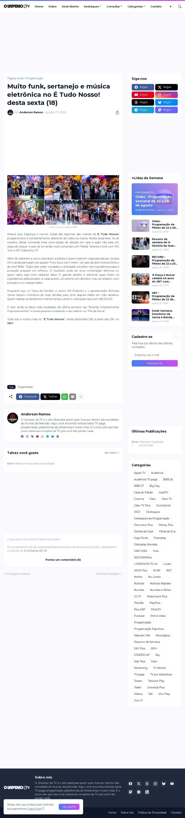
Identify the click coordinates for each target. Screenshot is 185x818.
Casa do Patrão (143, 492)
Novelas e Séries (160, 590)
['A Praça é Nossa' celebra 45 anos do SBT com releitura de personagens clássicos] (140, 279)
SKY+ (154, 648)
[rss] (147, 792)
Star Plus (139, 661)
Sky (157, 655)
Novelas (139, 590)
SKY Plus (139, 648)
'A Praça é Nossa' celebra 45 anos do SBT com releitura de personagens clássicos (163, 278)
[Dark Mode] (172, 6)
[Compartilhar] (116, 112)
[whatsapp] (42, 436)
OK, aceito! (69, 806)
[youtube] (37, 436)
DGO (137, 512)
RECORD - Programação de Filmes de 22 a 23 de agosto (163, 260)
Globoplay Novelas (145, 544)
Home (39, 6)
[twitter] (32, 436)
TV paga (139, 674)
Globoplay (160, 538)
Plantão (139, 603)
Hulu (156, 551)
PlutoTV (156, 609)
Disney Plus (165, 525)
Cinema (139, 499)
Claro (153, 499)
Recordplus (163, 635)
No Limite (154, 577)
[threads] (57, 436)
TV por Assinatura (161, 674)
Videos (138, 694)
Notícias (139, 583)
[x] (138, 783)
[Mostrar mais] (80, 396)
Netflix (138, 577)
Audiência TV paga (145, 479)
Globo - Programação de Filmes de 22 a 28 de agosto (164, 225)
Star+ (154, 661)
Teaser (138, 681)
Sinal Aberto (70, 6)
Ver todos (111, 452)
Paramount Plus (157, 596)
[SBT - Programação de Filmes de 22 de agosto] (140, 297)
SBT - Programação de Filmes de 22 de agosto (163, 296)
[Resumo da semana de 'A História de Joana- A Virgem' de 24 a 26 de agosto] (140, 243)
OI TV (137, 596)
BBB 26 (168, 479)
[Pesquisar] (178, 6)
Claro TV (167, 499)
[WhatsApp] (64, 396)
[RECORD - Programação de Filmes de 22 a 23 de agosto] (140, 261)
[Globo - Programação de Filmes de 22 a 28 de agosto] (140, 226)
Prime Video (158, 616)
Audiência (157, 473)
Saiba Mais (34, 808)
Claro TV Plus (142, 505)
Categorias (135, 6)
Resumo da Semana (147, 642)
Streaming (140, 668)
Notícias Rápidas (160, 583)
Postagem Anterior (18, 573)
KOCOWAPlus (143, 557)
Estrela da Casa (143, 531)
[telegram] (47, 436)
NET (169, 570)
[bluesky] (52, 436)
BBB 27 (139, 486)
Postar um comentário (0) (63, 559)
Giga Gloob (141, 538)
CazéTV (163, 492)
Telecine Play (156, 681)
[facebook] (22, 436)
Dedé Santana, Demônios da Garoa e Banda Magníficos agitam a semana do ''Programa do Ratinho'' (164, 314)
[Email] (72, 396)
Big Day (155, 486)
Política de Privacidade (152, 812)
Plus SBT (139, 609)
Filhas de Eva (167, 531)
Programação (34, 78)
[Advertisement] (92, 43)
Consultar (113, 6)
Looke (167, 564)
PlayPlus (155, 603)
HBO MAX (140, 551)
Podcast (139, 616)
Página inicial (15, 78)
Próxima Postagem (108, 573)
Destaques (91, 6)
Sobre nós (127, 812)
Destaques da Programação (151, 518)
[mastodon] (130, 792)
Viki (150, 694)
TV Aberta (159, 668)
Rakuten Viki (142, 635)
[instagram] (27, 436)
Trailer (137, 687)
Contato (156, 6)
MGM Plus (140, 570)
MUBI (156, 570)
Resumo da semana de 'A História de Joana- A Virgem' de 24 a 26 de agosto (164, 242)
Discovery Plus (143, 525)
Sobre (52, 6)
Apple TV (139, 473)
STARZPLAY (142, 655)
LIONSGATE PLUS (146, 564)
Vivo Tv (138, 700)
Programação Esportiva (149, 629)
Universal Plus (156, 687)
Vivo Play (164, 694)
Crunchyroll (163, 505)
